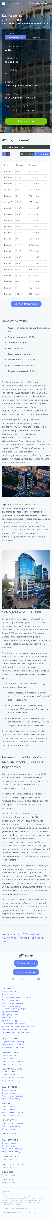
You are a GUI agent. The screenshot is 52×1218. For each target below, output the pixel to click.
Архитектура (9, 937)
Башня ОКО (7, 1103)
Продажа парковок (10, 1011)
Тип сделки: (10, 33)
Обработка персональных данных (16, 1208)
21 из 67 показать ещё (26, 304)
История (24, 937)
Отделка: (9, 106)
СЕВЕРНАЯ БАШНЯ (10, 1156)
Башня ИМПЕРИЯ (9, 1087)
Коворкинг (7, 1017)
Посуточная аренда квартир (15, 1009)
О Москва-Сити (31, 934)
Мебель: (28, 106)
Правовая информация (11, 1204)
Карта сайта (31, 1212)
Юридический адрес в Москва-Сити (18, 1026)
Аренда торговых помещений (15, 1029)
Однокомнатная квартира (14, 1041)
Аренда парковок (10, 1014)
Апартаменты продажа (12, 1003)
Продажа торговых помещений (16, 1032)
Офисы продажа (9, 991)
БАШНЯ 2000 (7, 1172)
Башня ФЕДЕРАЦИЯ (10, 1052)
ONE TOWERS (7, 1179)
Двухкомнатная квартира (13, 1044)
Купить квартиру (9, 1020)
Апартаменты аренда (11, 1006)
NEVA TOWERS (8, 1120)
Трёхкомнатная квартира (13, 1047)
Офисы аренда (8, 994)
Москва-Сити (8, 988)
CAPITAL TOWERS (9, 1133)
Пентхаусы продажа (11, 1000)
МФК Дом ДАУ (8, 1182)
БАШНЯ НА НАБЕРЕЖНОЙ (13, 1164)
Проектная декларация (11, 1212)
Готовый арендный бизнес (14, 1023)
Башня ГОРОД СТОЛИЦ (12, 1069)
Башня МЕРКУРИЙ (10, 1140)
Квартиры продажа (10, 1038)
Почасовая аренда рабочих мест (16, 997)
